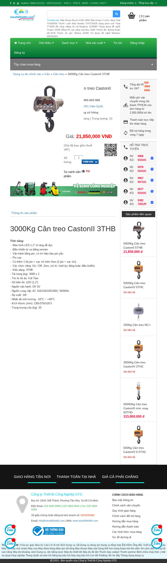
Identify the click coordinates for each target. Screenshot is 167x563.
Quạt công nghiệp (15, 555)
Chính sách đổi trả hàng (126, 516)
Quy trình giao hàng (123, 510)
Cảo (46, 545)
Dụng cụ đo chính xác (27, 74)
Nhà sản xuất (95, 42)
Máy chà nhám (19, 548)
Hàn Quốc (96, 106)
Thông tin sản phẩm (24, 213)
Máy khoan (81, 548)
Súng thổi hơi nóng (108, 548)
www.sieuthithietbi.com (85, 520)
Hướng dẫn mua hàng (125, 521)
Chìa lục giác (27, 545)
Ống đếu (138, 545)
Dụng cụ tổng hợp (111, 545)
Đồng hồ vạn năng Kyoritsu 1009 (78, 30)
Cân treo (58, 74)
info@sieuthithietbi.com (52, 520)
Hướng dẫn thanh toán (125, 526)
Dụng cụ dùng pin (90, 545)
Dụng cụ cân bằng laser (50, 552)
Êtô (124, 545)
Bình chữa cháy (145, 552)
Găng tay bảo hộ (61, 555)
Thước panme (128, 552)
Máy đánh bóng (46, 548)
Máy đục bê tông (65, 548)
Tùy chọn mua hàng (27, 64)
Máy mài (92, 548)
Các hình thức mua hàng (127, 531)
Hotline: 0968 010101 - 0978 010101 (41, 3)
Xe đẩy (116, 555)
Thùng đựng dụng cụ (132, 555)
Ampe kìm (125, 548)
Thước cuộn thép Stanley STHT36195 (78, 23)
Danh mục (69, 42)
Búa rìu (39, 545)
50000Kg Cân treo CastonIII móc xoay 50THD (135, 408)
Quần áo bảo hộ (42, 555)
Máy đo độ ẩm (91, 552)
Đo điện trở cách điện (143, 548)
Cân (47, 74)
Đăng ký (19, 52)
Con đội (94, 555)
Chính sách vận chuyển (126, 505)
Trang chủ (24, 42)
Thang (29, 555)
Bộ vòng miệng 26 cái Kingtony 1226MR (76, 26)
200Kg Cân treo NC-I (137, 324)
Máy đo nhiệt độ (73, 552)
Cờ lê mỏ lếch (57, 545)
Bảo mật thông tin (122, 500)
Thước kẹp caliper (109, 552)
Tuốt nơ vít (149, 545)
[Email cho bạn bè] (88, 171)
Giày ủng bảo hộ (80, 555)
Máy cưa (32, 548)
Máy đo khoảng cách (24, 552)
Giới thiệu (45, 42)
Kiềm (129, 545)
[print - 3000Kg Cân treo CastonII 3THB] (83, 171)
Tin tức (117, 42)
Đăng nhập (137, 42)
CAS (85, 106)
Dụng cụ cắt (72, 545)
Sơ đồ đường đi (121, 537)
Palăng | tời (105, 555)
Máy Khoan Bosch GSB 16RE (75, 20)
